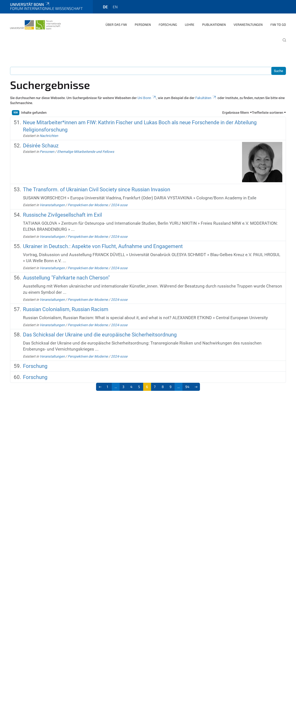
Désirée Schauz (41, 146)
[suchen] (282, 43)
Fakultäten (203, 98)
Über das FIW (116, 24)
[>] (196, 387)
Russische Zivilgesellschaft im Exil (62, 215)
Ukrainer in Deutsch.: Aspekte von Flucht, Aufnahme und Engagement (103, 246)
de (105, 6)
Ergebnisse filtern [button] (235, 113)
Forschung (168, 24)
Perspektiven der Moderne (88, 205)
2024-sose (119, 205)
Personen (143, 24)
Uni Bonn (144, 98)
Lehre (189, 24)
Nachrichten (49, 136)
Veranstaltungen (248, 24)
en (115, 6)
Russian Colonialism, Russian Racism (65, 309)
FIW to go (278, 24)
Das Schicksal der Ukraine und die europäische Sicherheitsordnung (100, 335)
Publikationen (214, 24)
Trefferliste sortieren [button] (267, 113)
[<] (100, 387)
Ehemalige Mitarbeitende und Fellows (85, 152)
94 (187, 387)
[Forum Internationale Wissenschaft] (35, 24)
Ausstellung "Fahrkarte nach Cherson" (66, 278)
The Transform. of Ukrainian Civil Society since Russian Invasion (96, 189)
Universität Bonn (27, 4)
